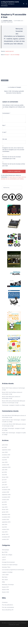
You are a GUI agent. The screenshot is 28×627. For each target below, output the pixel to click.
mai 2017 (4, 482)
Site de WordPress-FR (7, 609)
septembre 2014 (6, 522)
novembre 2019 (6, 454)
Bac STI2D (4, 552)
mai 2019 (4, 459)
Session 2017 (5, 587)
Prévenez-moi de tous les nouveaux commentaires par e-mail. (11, 157)
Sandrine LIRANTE (7, 20)
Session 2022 (5, 592)
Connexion (5, 602)
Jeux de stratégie (14, 54)
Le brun (4, 424)
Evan (3, 415)
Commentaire (6, 113)
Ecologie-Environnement (8, 562)
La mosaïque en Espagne (14, 87)
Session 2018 (5, 589)
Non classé (5, 579)
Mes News (4, 577)
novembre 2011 (6, 537)
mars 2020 (5, 452)
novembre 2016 (6, 489)
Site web (4, 139)
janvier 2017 (5, 487)
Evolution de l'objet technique (9, 564)
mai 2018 (4, 474)
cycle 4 (4, 559)
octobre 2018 (5, 464)
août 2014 (4, 524)
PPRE (3, 582)
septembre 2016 (6, 494)
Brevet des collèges (7, 554)
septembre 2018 (6, 467)
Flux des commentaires (8, 607)
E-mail (4, 132)
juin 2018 (4, 472)
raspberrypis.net (9, 51)
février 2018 (5, 477)
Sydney (17, 624)
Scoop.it (7, 54)
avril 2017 (4, 484)
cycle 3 (4, 557)
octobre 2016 (5, 492)
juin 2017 (4, 479)
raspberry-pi (5, 80)
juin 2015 (4, 502)
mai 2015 (4, 504)
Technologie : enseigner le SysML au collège (13, 405)
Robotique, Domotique (7, 22)
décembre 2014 (6, 514)
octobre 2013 (5, 529)
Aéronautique (5, 549)
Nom (4, 125)
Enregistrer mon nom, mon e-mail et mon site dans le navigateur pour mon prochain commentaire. (13, 149)
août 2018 (4, 469)
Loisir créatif (5, 574)
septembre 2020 (6, 449)
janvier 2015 (5, 512)
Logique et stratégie (7, 572)
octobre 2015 (5, 499)
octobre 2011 (5, 539)
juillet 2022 (5, 445)
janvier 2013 (5, 534)
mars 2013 (4, 532)
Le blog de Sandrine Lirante (10, 2)
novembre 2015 (6, 497)
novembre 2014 (6, 517)
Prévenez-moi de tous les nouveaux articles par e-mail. (13, 164)
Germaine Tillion (6, 567)
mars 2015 (4, 507)
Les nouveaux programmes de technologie (13, 569)
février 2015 (5, 509)
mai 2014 (4, 527)
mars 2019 (4, 462)
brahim (4, 432)
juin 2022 (4, 447)
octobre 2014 (5, 519)
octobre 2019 (5, 457)
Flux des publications (7, 604)
